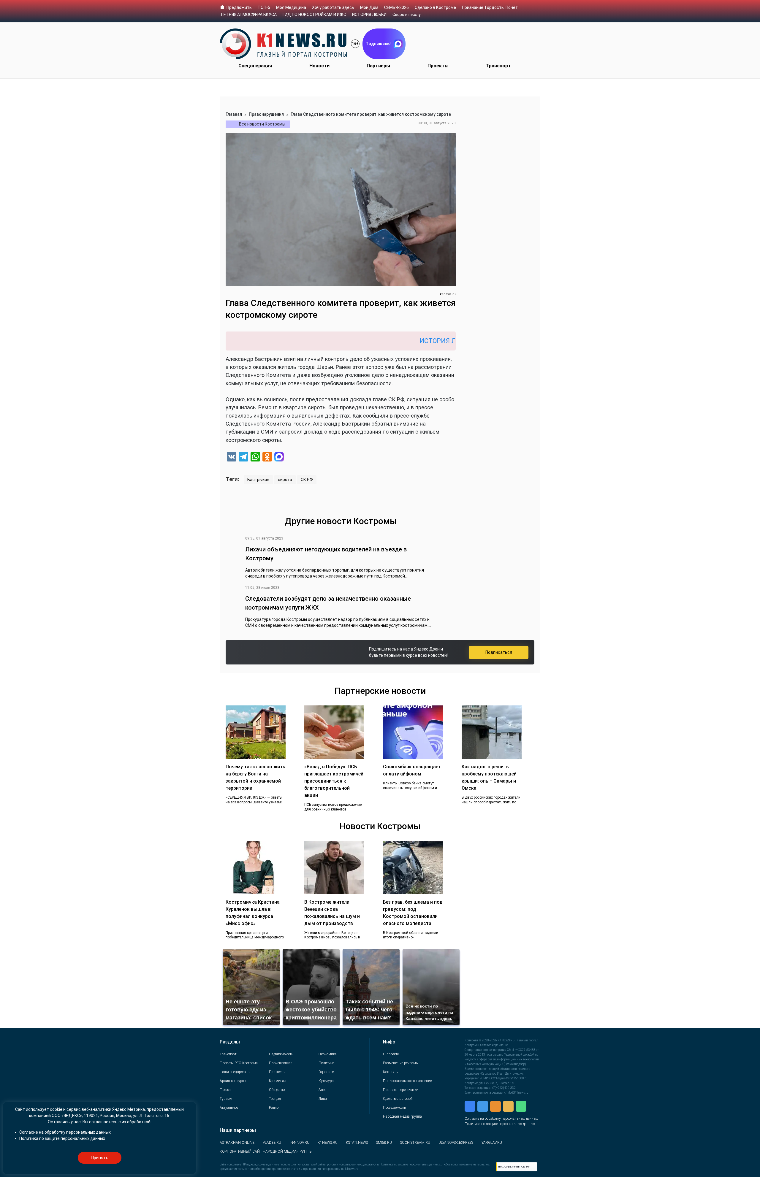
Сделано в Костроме (435, 7)
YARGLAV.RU (492, 1142)
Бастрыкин (258, 479)
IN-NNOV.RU (299, 1142)
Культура (326, 1081)
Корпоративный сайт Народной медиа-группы (266, 1151)
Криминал (277, 1081)
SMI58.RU (384, 1142)
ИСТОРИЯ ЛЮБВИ (369, 14)
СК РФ (307, 479)
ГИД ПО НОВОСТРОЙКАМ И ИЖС (314, 14)
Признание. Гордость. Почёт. (490, 7)
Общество (277, 1090)
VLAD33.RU (272, 1142)
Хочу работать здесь (333, 7)
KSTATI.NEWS (357, 1142)
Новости (319, 66)
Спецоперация (255, 66)
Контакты (390, 1072)
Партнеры (378, 66)
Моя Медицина (291, 7)
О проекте (391, 1054)
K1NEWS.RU (328, 1142)
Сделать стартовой (398, 1099)
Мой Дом (369, 7)
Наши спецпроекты (235, 1072)
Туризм (226, 1099)
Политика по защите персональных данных (500, 1124)
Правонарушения (266, 114)
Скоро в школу (406, 14)
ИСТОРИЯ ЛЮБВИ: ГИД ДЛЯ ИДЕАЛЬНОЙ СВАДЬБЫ (453, 341)
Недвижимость (281, 1054)
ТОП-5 (264, 7)
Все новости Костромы (262, 124)
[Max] (279, 457)
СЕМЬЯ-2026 (396, 7)
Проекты (438, 66)
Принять (99, 1157)
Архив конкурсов (234, 1081)
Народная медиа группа (402, 1116)
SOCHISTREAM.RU (415, 1142)
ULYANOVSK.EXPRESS (455, 1142)
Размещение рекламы (401, 1063)
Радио (273, 1107)
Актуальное (229, 1107)
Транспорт (498, 66)
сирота (285, 479)
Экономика (328, 1054)
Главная (234, 114)
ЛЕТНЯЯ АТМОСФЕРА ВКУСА (249, 14)
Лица (323, 1099)
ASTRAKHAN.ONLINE (237, 1142)
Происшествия (280, 1063)
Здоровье (326, 1072)
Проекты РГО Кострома (239, 1063)
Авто (322, 1090)
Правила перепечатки (400, 1090)
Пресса (225, 1090)
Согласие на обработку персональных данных (501, 1118)
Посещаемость (394, 1107)
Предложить (239, 7)
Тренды (275, 1099)
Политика (326, 1063)
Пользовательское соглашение (407, 1081)
